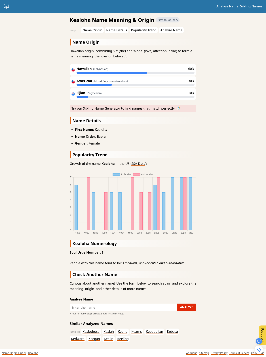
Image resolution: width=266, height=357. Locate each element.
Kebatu (172, 331)
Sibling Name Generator (101, 108)
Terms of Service (239, 353)
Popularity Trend (143, 30)
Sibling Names (251, 6)
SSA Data (138, 163)
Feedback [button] (262, 335)
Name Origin (92, 30)
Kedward (78, 339)
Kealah (109, 331)
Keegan (94, 339)
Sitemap (204, 353)
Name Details (116, 30)
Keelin (108, 339)
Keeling (123, 339)
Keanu (122, 331)
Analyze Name (227, 6)
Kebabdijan (154, 331)
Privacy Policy (219, 353)
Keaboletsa (91, 331)
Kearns (136, 331)
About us (191, 353)
